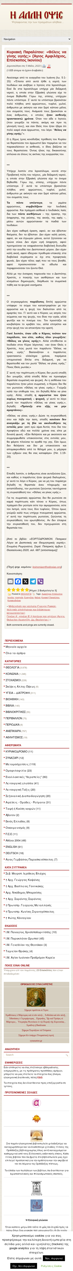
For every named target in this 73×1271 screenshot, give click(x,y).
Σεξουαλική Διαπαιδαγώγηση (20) (28, 796)
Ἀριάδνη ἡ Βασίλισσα (36, 1025)
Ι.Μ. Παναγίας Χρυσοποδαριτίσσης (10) (31, 932)
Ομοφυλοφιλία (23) (19, 770)
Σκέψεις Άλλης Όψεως (20, 686)
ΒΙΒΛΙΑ (10, 705)
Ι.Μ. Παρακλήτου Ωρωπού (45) (25, 938)
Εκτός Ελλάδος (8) (18, 821)
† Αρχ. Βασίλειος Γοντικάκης (25, 886)
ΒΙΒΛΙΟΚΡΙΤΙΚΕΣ (16, 712)
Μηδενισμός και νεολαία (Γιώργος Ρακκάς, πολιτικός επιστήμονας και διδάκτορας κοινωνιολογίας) (32, 609)
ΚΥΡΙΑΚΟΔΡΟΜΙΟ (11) (19, 751)
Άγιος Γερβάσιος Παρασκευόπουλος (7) (31, 859)
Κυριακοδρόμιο (14, 600)
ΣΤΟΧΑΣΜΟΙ (13, 680)
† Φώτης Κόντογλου (18, 918)
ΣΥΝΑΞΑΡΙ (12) (15, 758)
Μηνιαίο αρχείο (16, 646)
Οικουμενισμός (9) (18, 827)
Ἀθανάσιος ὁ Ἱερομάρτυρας (22, 1018)
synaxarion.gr (36, 1040)
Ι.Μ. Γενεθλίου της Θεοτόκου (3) (26, 945)
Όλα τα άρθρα (15, 653)
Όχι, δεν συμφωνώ (24, 1266)
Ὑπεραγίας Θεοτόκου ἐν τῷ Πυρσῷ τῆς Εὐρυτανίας (41, 1022)
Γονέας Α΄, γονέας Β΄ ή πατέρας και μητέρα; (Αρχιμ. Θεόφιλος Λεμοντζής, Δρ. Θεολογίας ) (36, 617)
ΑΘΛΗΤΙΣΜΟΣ (14, 737)
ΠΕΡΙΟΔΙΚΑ (12, 724)
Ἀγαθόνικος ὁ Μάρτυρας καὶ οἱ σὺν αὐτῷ (23, 1015)
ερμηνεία (19, 597)
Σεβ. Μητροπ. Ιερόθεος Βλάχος (26, 873)
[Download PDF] (48, 66)
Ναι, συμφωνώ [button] (54, 1258)
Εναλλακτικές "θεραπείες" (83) (26, 777)
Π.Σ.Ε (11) (12, 834)
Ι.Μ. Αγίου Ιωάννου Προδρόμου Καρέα (30, 957)
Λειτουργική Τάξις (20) (20, 789)
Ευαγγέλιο (29, 597)
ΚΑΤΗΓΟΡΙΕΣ (13, 661)
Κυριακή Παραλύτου (50, 597)
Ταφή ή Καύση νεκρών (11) (23, 808)
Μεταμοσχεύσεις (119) (21, 764)
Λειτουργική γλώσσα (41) (22, 783)
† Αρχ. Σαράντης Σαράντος (23, 899)
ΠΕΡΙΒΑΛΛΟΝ (14, 718)
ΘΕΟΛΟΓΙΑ (12, 667)
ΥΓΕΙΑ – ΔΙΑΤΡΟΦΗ (18, 693)
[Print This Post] (44, 66)
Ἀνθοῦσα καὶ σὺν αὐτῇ (55, 1015)
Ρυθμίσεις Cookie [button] (51, 1266)
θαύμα (37, 597)
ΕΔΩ (39, 1077)
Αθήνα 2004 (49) (16, 840)
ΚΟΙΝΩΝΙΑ (12, 674)
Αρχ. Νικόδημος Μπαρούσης (24, 892)
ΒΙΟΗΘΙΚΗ (12, 699)
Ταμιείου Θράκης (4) (19, 951)
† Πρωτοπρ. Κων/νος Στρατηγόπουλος (30, 911)
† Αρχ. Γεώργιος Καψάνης (23, 880)
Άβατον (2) (12, 815)
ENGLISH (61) (14, 847)
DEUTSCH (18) (15, 853)
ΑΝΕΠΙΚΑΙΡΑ (13, 731)
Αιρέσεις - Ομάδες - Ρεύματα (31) (28, 802)
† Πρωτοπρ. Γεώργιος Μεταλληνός (28, 905)
